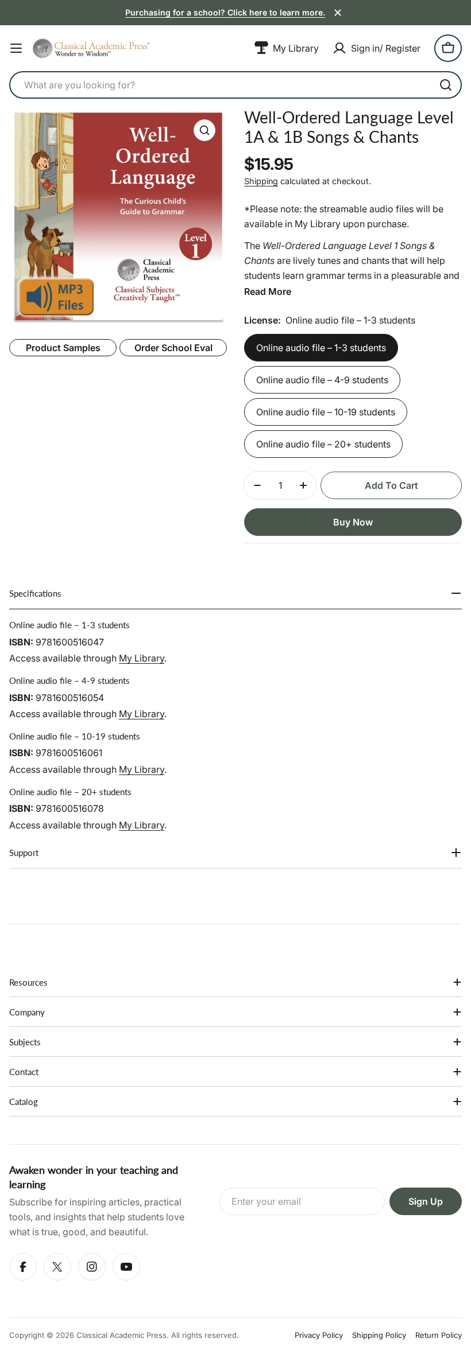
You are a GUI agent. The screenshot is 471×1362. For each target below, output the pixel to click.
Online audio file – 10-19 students (325, 412)
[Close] (338, 13)
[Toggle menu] (16, 48)
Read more (267, 291)
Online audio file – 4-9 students (322, 380)
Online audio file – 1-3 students (321, 347)
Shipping (261, 181)
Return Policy (438, 1335)
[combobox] (235, 85)
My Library (141, 658)
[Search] (446, 85)
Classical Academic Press (121, 1335)
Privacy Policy (319, 1335)
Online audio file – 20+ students (323, 444)
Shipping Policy (379, 1335)
